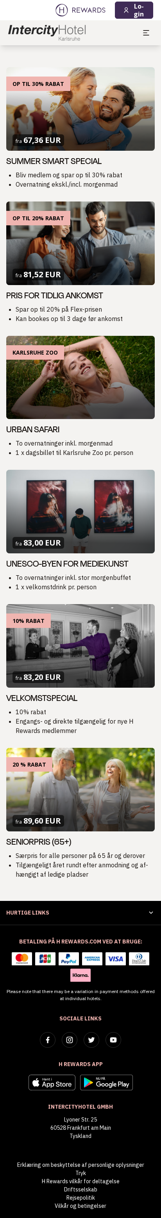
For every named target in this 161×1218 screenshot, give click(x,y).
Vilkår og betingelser (80, 1205)
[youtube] (113, 1040)
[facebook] (47, 1040)
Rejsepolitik (80, 1197)
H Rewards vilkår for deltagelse (81, 1181)
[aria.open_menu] (146, 33)
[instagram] (69, 1040)
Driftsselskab (80, 1189)
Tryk (80, 1173)
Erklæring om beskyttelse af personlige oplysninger (80, 1164)
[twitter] (91, 1040)
